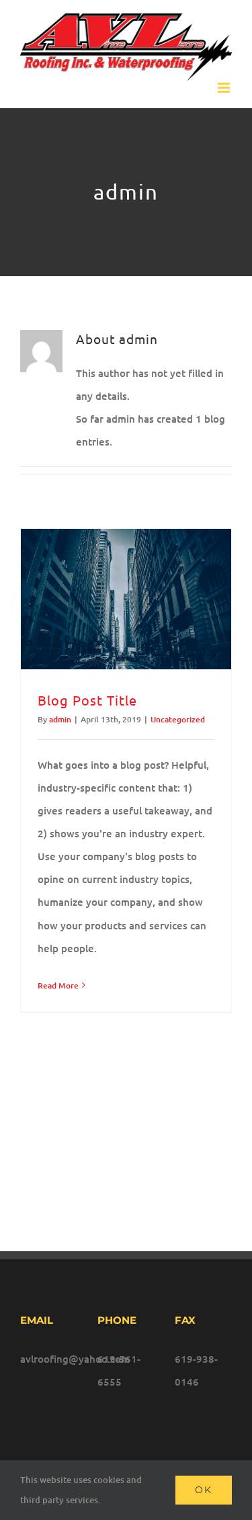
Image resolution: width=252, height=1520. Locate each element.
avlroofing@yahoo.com (48, 1358)
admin (60, 719)
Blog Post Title (87, 699)
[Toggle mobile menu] (225, 88)
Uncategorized (178, 719)
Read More (58, 985)
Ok (203, 1490)
